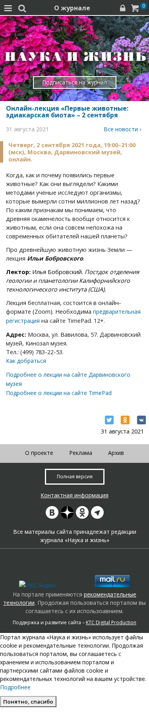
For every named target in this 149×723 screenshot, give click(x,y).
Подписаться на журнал (74, 82)
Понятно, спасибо (28, 701)
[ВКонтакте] (141, 420)
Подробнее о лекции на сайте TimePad (59, 393)
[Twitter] (109, 420)
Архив (116, 452)
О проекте (39, 452)
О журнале (72, 8)
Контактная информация (74, 495)
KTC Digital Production (111, 622)
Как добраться (26, 360)
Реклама (80, 452)
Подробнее (15, 687)
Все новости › (122, 129)
